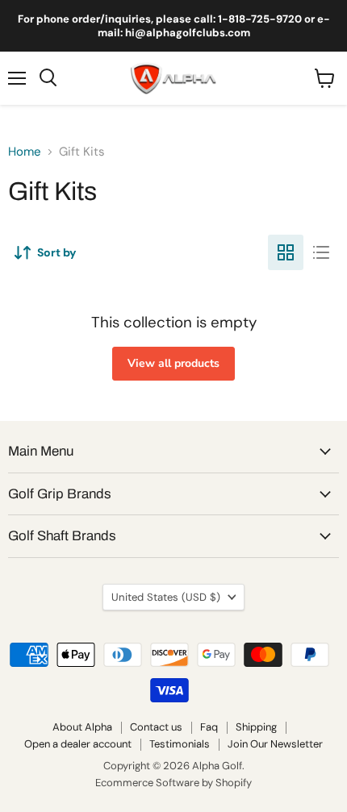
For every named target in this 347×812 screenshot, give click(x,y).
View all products (173, 363)
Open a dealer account (78, 744)
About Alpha (82, 727)
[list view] (321, 252)
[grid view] (285, 252)
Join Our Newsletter (275, 744)
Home (24, 152)
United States (165, 597)
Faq (209, 727)
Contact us (156, 727)
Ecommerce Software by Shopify (173, 782)
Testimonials (179, 744)
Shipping (256, 727)
